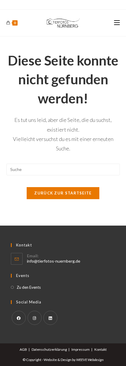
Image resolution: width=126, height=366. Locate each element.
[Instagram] (35, 318)
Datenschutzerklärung (49, 349)
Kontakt (100, 349)
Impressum (80, 349)
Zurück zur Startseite (62, 193)
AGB (23, 349)
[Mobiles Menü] (117, 23)
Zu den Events (29, 287)
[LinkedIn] (50, 318)
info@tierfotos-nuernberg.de (53, 260)
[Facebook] (19, 318)
